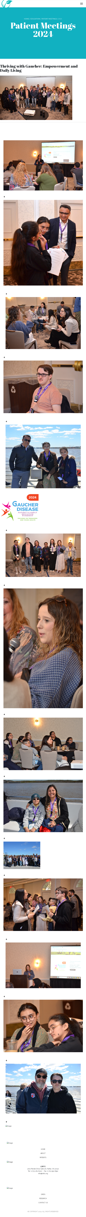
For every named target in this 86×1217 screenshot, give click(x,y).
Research (43, 1198)
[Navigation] (81, 3)
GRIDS (43, 1194)
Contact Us (43, 1202)
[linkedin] (50, 1181)
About (43, 1153)
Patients (43, 1157)
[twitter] (43, 1181)
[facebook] (36, 1181)
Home (43, 1149)
